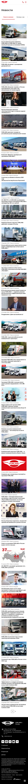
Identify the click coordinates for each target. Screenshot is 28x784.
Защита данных (19, 774)
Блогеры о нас (20, 17)
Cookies (13, 774)
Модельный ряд (5, 748)
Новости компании (8, 17)
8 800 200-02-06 (8, 765)
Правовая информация (6, 774)
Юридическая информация (7, 776)
